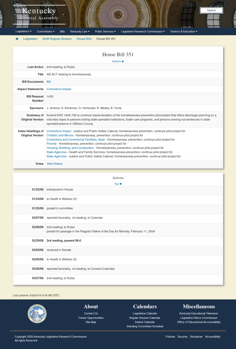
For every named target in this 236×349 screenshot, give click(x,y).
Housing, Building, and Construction (70, 148)
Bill (49, 81)
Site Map (91, 322)
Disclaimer (196, 336)
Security (183, 336)
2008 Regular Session (57, 38)
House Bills (84, 38)
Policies (170, 336)
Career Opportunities (91, 318)
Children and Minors (60, 135)
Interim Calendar (145, 322)
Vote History (55, 163)
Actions (117, 61)
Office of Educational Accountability (199, 322)
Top (116, 184)
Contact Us (91, 313)
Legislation (30, 38)
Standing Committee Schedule (145, 326)
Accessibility (212, 336)
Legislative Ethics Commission (198, 318)
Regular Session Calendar (144, 318)
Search (211, 10)
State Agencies (57, 152)
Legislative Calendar (145, 313)
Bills (62, 31)
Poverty (52, 143)
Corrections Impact (59, 89)
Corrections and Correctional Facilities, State (76, 139)
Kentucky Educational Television (199, 313)
